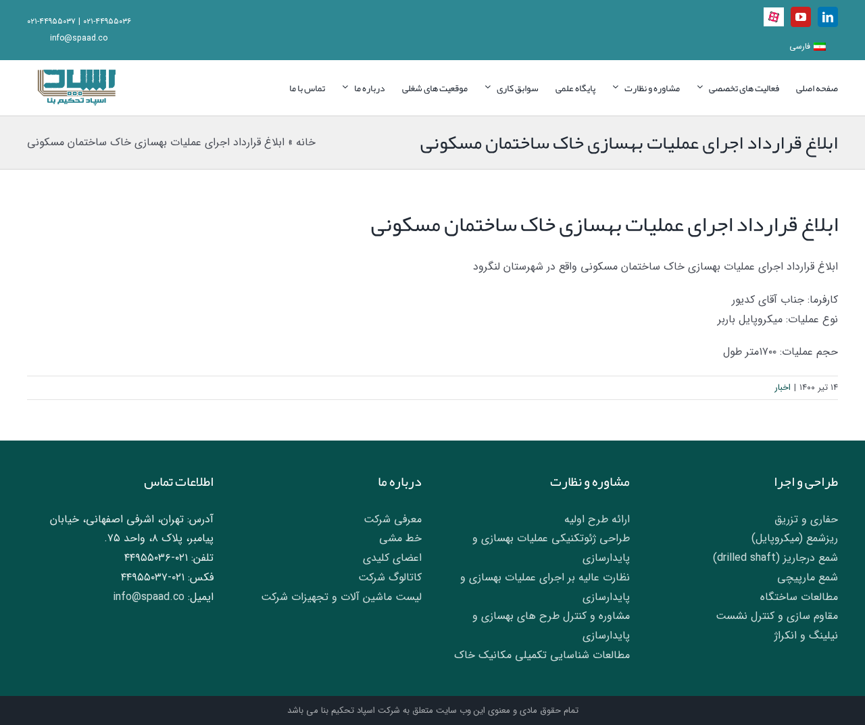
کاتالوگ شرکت (390, 577)
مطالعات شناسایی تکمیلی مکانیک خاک (542, 655)
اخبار (782, 387)
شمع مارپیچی (807, 577)
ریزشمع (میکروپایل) (794, 538)
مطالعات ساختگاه (799, 597)
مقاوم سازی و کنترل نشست (777, 615)
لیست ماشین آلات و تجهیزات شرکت (341, 597)
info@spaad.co (78, 38)
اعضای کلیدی (392, 557)
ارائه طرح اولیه (597, 519)
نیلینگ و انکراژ (806, 635)
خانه (306, 142)
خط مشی (400, 538)
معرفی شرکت (393, 519)
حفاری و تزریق (806, 519)
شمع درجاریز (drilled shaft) (775, 557)
